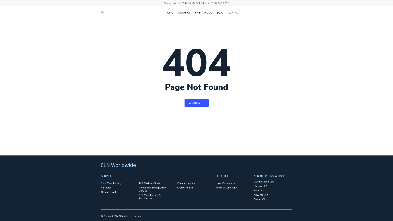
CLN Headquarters (264, 181)
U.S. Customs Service (150, 183)
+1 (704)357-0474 (187, 3)
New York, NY (261, 195)
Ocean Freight (108, 192)
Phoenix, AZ (260, 186)
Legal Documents (225, 183)
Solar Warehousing (111, 183)
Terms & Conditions (226, 187)
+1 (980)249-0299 (218, 3)
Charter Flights (185, 187)
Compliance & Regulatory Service (152, 189)
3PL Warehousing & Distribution (150, 197)
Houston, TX (261, 190)
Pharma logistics (186, 183)
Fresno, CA (260, 199)
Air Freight (106, 187)
